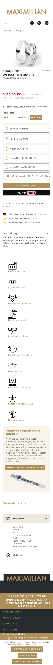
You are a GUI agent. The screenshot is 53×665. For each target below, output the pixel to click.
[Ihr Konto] (39, 23)
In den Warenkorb (26, 186)
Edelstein (18, 518)
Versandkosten (44, 637)
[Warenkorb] (46, 23)
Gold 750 (36, 117)
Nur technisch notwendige (27, 649)
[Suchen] (32, 23)
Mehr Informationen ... (38, 644)
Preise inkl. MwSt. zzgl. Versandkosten (21, 98)
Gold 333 (9, 117)
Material (18, 555)
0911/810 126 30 (15, 599)
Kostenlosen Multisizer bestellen (25, 467)
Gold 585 (22, 117)
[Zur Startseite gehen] (26, 16)
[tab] (26, 239)
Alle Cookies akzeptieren (27, 661)
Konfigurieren (27, 655)
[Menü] (5, 23)
